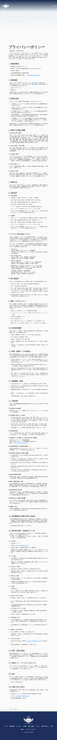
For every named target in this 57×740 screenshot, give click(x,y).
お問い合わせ (45, 726)
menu (54, 6)
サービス (18, 726)
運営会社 (12, 726)
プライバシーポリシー (31, 729)
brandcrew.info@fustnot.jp (22, 545)
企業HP (22, 729)
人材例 (24, 726)
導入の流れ (31, 726)
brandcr (34, 82)
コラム (38, 726)
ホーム (5, 709)
